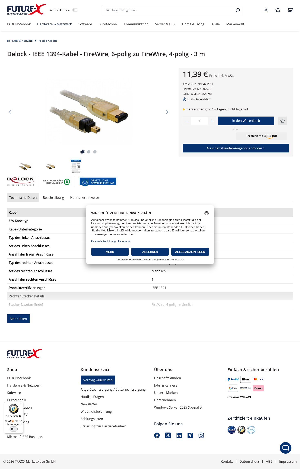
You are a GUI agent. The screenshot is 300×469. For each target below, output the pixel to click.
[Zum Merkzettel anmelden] (282, 121)
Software (14, 392)
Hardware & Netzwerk (24, 385)
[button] (261, 136)
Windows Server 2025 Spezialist (178, 407)
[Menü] (20, 404)
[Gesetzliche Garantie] (97, 181)
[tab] (53, 197)
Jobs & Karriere (165, 385)
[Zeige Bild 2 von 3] (88, 151)
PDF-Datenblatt (199, 99)
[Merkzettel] (278, 10)
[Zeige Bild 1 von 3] (82, 151)
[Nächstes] (167, 111)
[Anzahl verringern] (187, 121)
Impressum (288, 461)
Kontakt (227, 461)
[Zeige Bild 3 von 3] (95, 151)
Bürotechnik (16, 400)
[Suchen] (238, 10)
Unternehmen (165, 400)
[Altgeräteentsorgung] (56, 181)
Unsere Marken (166, 392)
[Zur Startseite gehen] (26, 9)
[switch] (14, 429)
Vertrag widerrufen (98, 380)
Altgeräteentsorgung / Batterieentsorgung (113, 389)
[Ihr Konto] (266, 10)
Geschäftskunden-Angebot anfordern (235, 148)
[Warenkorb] (289, 10)
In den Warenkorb (246, 120)
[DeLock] (20, 182)
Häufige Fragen (92, 397)
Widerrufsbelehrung (96, 411)
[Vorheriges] (10, 111)
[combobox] (167, 10)
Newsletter (89, 404)
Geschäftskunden (167, 378)
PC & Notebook (19, 378)
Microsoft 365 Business (25, 437)
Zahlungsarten (92, 419)
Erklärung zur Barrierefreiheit (103, 426)
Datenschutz (249, 461)
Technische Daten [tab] (23, 197)
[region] (88, 121)
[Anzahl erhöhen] (212, 121)
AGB (269, 461)
